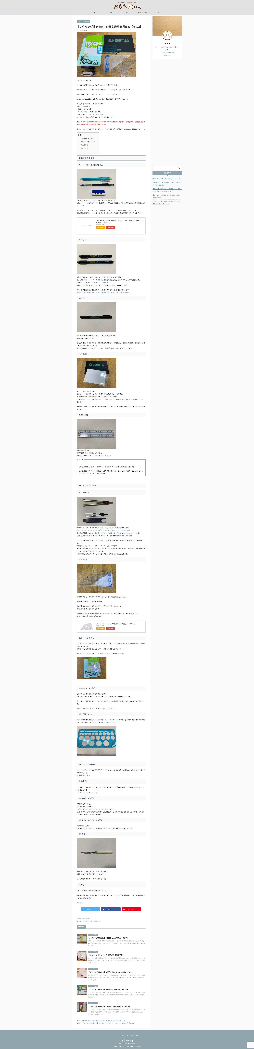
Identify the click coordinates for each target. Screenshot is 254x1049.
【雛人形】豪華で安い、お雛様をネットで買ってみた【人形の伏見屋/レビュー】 (167, 190)
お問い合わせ (167, 55)
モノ (95, 12)
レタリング (82, 921)
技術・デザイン (142, 12)
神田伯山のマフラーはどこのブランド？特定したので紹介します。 (104, 1021)
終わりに (85, 148)
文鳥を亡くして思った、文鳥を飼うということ (167, 179)
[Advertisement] (167, 112)
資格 (111, 12)
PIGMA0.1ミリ (96, 282)
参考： (79, 292)
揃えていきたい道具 (88, 142)
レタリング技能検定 (84, 918)
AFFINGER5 (136, 1046)
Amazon (100, 227)
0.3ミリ (105, 282)
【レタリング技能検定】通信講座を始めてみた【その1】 (108, 989)
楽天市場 (110, 227)
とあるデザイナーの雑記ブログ (127, 1043)
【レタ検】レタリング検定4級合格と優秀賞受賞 (105, 955)
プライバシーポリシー (167, 52)
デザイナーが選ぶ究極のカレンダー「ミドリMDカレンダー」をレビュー (166, 202)
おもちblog (127, 1040)
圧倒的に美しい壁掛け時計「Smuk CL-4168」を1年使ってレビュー (167, 184)
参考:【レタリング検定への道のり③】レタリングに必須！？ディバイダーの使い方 (105, 530)
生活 (127, 12)
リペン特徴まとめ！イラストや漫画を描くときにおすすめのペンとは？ (106, 292)
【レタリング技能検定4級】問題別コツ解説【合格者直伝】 (166, 196)
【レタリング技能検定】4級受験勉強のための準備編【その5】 (110, 972)
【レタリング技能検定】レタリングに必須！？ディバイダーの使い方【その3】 (108, 1023)
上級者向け (85, 145)
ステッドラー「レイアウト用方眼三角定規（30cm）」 (116, 624)
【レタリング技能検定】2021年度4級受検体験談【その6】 (109, 1007)
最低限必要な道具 (87, 138)
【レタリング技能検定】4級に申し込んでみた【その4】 (108, 938)
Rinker (103, 224)
